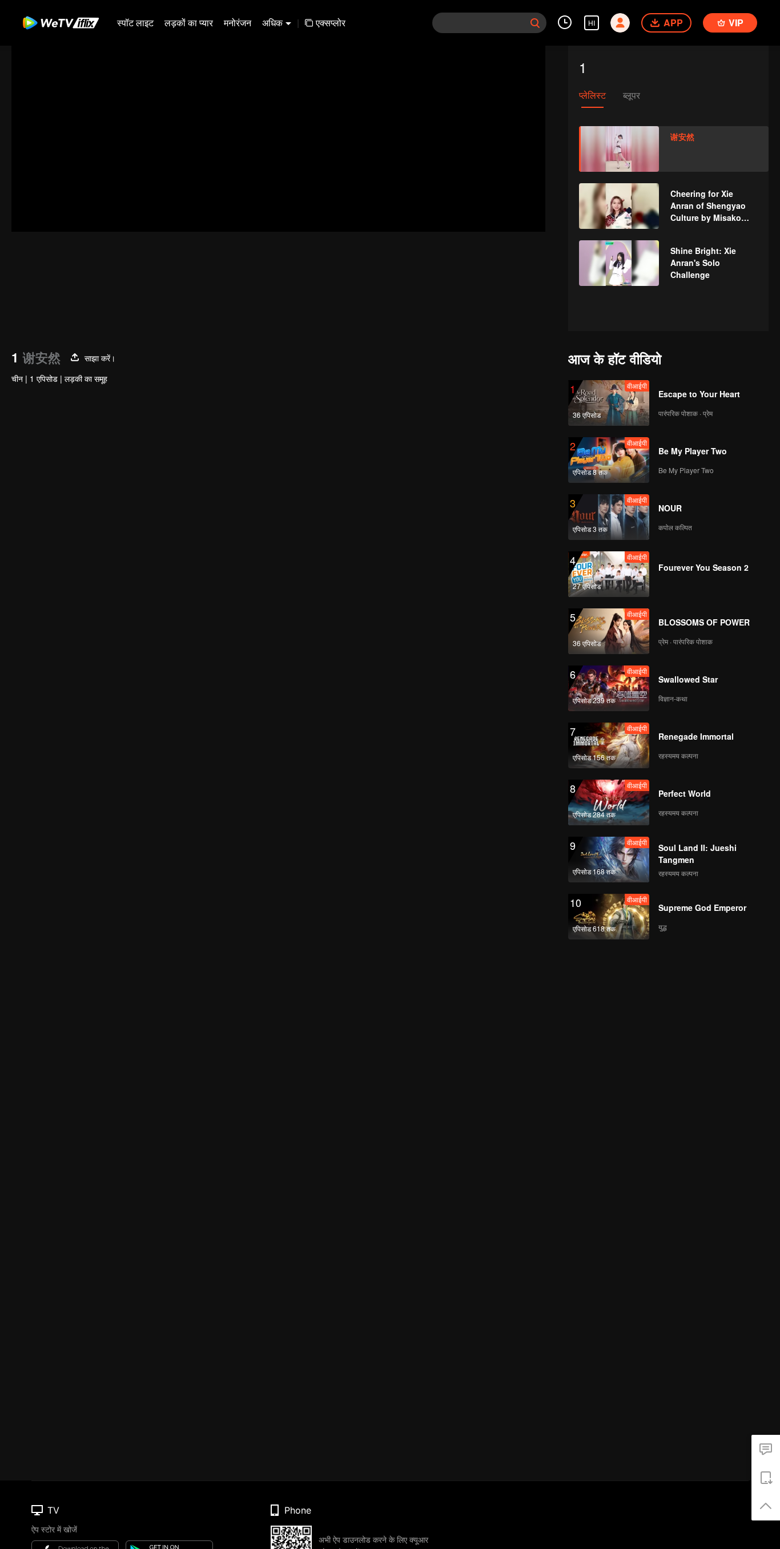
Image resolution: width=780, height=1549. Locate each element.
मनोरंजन (237, 22)
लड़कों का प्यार (188, 22)
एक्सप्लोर (330, 22)
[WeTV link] (61, 23)
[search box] (535, 23)
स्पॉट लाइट (135, 22)
